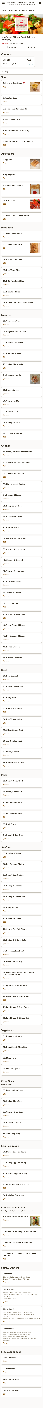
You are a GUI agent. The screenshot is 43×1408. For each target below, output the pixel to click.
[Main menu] (3, 3)
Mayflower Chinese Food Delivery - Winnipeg (21, 2)
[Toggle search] (39, 72)
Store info (12, 47)
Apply (29, 60)
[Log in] (39, 3)
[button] (21, 87)
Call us (32, 47)
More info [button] (30, 64)
